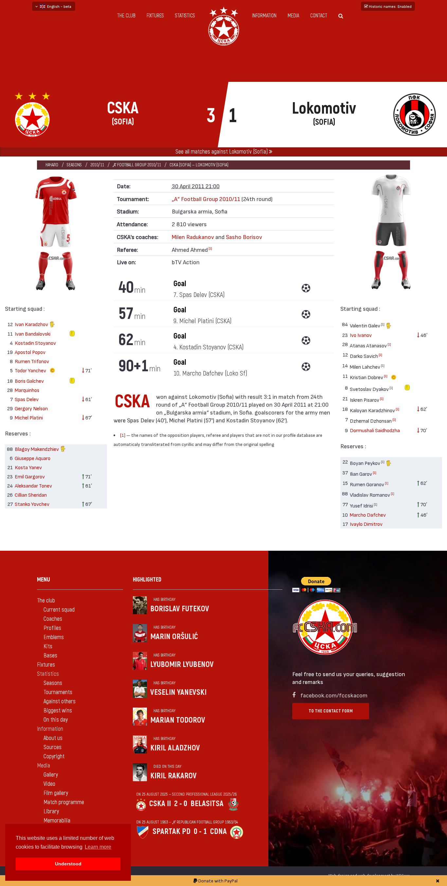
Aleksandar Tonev (33, 485)
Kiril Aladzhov (175, 748)
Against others (60, 701)
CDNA (218, 831)
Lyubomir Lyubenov (182, 664)
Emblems (54, 637)
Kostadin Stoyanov (35, 343)
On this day (56, 720)
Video (49, 784)
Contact (318, 15)
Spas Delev (27, 399)
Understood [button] (68, 863)
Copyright (54, 756)
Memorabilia (57, 820)
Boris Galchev (29, 381)
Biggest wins (58, 710)
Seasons (74, 165)
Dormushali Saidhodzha (375, 430)
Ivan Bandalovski (32, 333)
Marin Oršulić (174, 636)
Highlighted (147, 579)
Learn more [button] (98, 847)
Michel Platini (29, 417)
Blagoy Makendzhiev (37, 449)
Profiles (52, 628)
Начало (51, 165)
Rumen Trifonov (32, 361)
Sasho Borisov (244, 236)
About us (53, 738)
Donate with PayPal (217, 880)
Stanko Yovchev (32, 504)
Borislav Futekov (179, 609)
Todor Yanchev (31, 370)
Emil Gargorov (30, 476)
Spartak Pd (171, 831)
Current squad (59, 610)
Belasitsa (207, 803)
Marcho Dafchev (368, 514)
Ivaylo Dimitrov (366, 524)
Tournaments (58, 692)
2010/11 (97, 165)
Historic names (390, 6)
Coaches (53, 619)
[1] (210, 248)
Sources (53, 747)
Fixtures (155, 15)
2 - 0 (180, 803)
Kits (48, 646)
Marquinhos (27, 390)
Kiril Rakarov (173, 776)
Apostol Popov (30, 352)
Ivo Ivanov (361, 335)
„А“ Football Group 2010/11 (137, 165)
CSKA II (160, 803)
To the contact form (331, 711)
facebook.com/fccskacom (333, 695)
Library (51, 811)
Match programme (64, 802)
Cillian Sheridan (31, 494)
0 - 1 (200, 831)
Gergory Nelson (31, 408)
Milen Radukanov (193, 236)
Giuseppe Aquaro (32, 458)
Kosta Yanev (28, 467)
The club (126, 15)
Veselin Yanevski (178, 692)
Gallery (51, 775)
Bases (50, 655)
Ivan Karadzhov (32, 324)
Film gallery (56, 793)
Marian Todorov (177, 720)
